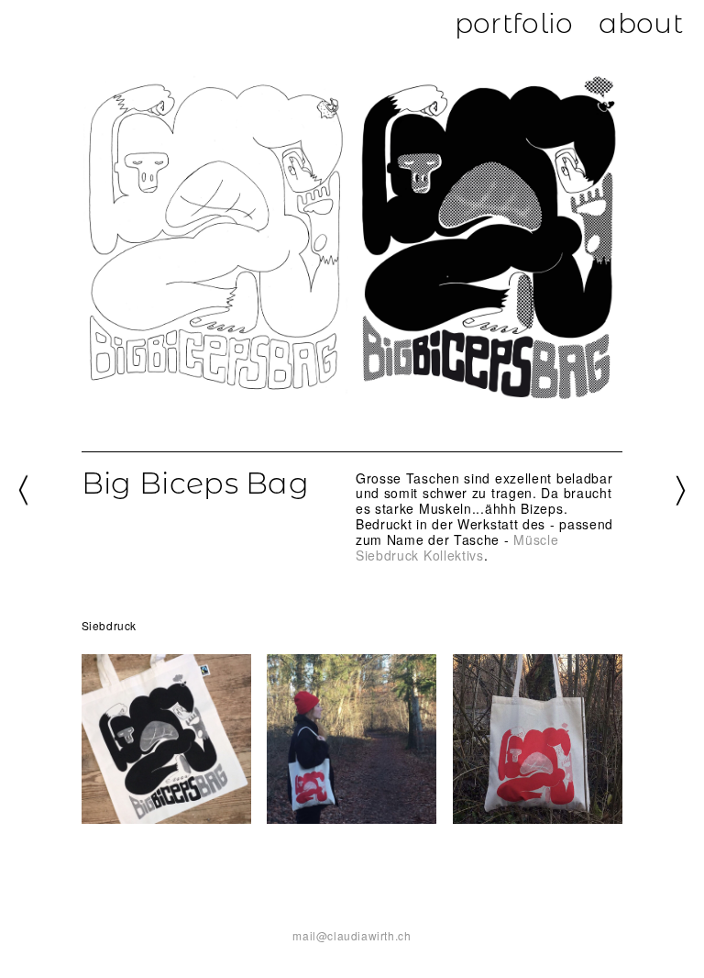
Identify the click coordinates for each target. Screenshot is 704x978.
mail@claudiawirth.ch (351, 935)
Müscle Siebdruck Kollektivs (457, 547)
